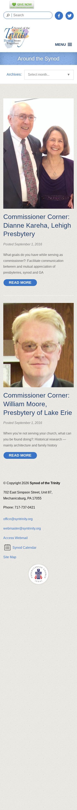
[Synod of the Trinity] (18, 37)
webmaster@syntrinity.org (22, 528)
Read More (20, 282)
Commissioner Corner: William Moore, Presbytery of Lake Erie (37, 404)
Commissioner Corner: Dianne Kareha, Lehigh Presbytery (37, 225)
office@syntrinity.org (18, 519)
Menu (60, 45)
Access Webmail (15, 538)
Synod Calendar (24, 547)
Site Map (9, 557)
